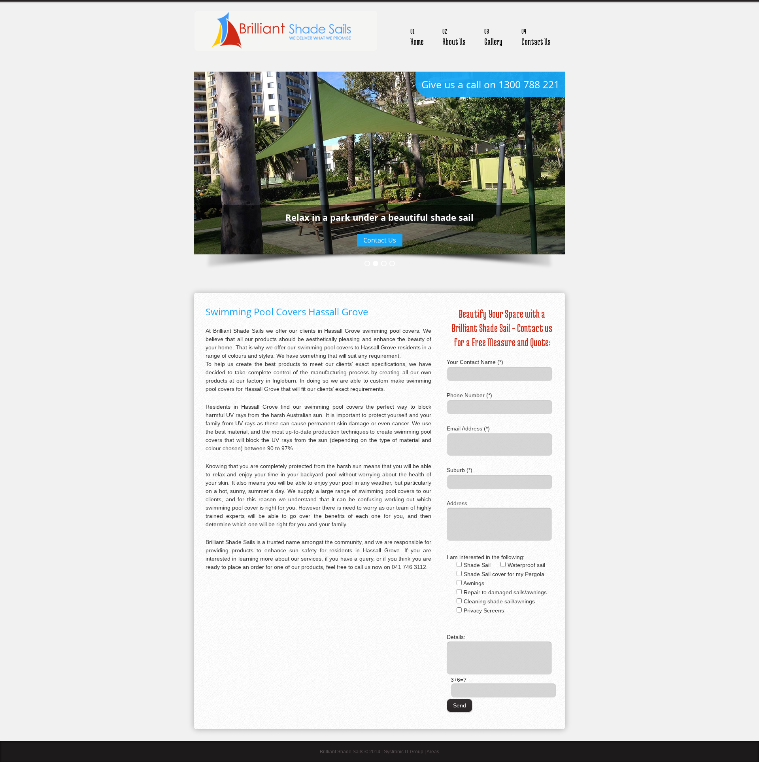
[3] (384, 263)
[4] (392, 263)
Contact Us (535, 37)
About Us (453, 37)
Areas (433, 751)
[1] (367, 263)
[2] (375, 263)
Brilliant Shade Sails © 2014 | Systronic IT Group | (373, 751)
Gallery (493, 37)
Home (416, 37)
